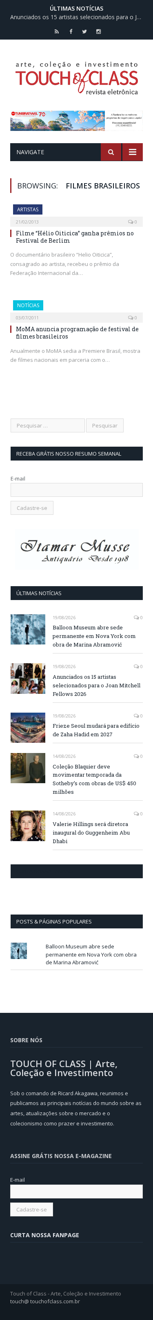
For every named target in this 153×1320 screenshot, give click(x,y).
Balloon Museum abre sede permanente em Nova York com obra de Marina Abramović (94, 636)
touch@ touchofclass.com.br (45, 1301)
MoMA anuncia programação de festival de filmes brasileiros (77, 332)
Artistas (27, 209)
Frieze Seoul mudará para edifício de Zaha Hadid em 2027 (96, 730)
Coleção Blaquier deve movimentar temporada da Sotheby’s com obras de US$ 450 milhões (94, 779)
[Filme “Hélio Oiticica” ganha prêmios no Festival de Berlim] (76, 212)
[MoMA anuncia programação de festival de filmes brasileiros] (76, 308)
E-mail (18, 478)
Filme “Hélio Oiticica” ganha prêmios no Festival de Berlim (75, 236)
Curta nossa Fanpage (45, 871)
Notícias (28, 305)
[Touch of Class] (77, 76)
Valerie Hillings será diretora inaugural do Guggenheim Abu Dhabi (91, 832)
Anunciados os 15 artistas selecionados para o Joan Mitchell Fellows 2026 (78, 17)
